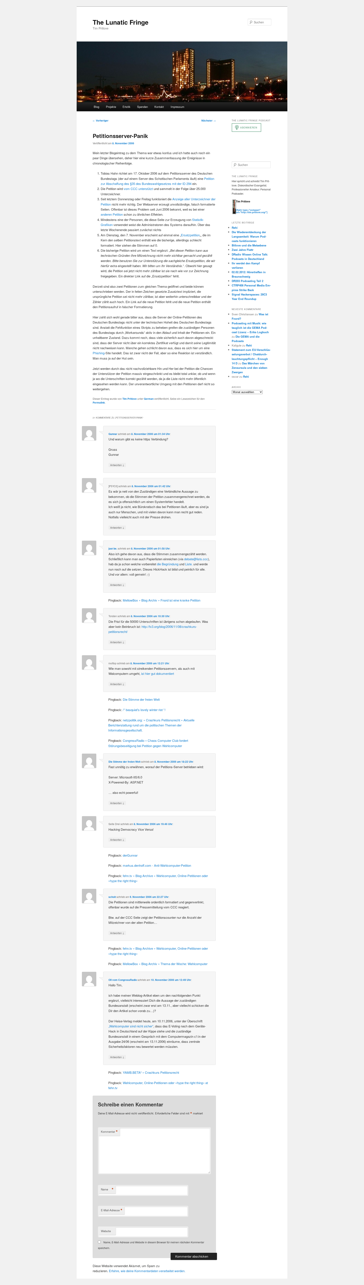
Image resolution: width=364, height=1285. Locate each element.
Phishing (98, 353)
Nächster (208, 120)
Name (107, 1189)
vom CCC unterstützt (138, 188)
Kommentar (109, 1131)
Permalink (99, 402)
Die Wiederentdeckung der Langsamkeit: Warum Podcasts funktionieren (249, 236)
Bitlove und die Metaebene (249, 245)
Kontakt (159, 107)
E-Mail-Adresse (111, 1210)
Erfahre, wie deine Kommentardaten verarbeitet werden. (147, 1271)
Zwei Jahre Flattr (242, 250)
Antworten (117, 465)
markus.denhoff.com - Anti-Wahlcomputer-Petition (157, 865)
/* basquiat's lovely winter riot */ (144, 709)
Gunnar (112, 434)
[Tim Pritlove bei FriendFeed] (255, 207)
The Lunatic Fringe (121, 22)
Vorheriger (100, 120)
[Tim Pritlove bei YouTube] (251, 207)
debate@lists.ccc (196, 559)
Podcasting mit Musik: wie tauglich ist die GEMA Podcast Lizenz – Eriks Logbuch (250, 327)
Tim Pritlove (129, 399)
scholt (112, 897)
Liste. (189, 564)
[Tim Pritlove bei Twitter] (238, 207)
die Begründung (167, 564)
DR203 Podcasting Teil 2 (247, 281)
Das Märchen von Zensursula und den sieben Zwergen (249, 367)
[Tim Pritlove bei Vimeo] (242, 207)
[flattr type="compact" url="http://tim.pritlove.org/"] (252, 211)
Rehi (235, 228)
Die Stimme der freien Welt (141, 699)
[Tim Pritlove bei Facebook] (258, 207)
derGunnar (130, 855)
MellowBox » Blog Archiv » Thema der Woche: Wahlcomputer (165, 963)
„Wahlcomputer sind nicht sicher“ (130, 1026)
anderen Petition (112, 214)
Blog (96, 107)
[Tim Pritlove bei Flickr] (246, 207)
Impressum (177, 107)
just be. (112, 548)
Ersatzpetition (190, 235)
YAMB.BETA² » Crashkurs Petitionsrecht (151, 1072)
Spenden (142, 107)
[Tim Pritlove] (234, 213)
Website (106, 1231)
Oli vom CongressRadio (122, 980)
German (149, 399)
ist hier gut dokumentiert (157, 673)
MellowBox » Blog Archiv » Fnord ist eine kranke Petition (161, 600)
